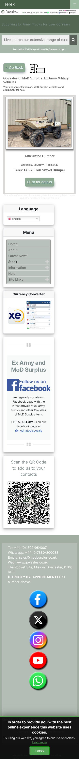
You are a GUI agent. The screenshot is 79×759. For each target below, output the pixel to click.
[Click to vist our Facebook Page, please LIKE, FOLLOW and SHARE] (28, 384)
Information (17, 268)
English (16, 218)
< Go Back (14, 68)
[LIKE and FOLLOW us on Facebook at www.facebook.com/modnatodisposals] (38, 599)
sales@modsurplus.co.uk (38, 557)
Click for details (39, 182)
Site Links (15, 279)
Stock (12, 262)
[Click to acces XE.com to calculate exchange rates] (28, 315)
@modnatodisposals (28, 430)
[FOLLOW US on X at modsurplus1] (73, 12)
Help (11, 273)
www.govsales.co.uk (32, 562)
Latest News (17, 256)
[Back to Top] (72, 751)
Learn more (39, 742)
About (13, 250)
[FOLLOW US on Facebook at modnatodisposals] (59, 13)
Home (12, 244)
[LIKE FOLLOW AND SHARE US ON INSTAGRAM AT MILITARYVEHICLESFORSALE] (71, 10)
